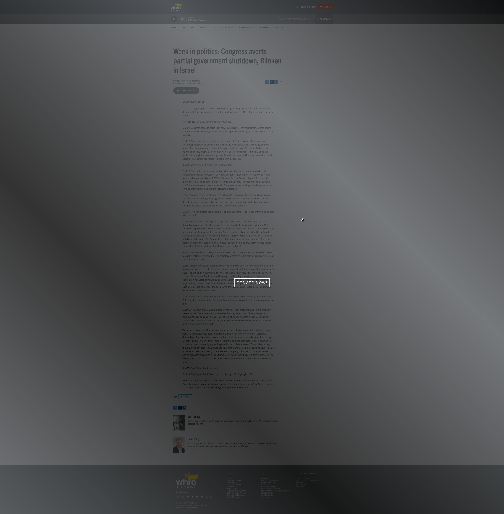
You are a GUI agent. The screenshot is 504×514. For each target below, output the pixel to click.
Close (303, 220)
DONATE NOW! (252, 282)
